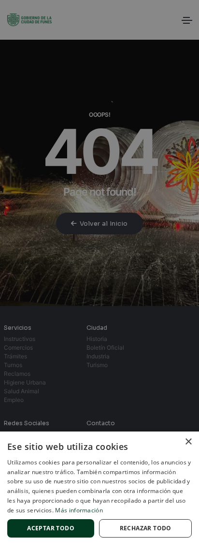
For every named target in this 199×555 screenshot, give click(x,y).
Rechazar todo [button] (145, 528)
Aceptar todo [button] (50, 528)
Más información (79, 510)
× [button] (188, 442)
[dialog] (99, 277)
